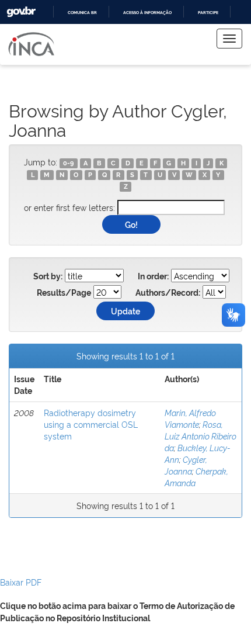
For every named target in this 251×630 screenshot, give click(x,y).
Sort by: (47, 276)
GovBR (21, 12)
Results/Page (64, 292)
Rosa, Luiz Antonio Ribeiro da (200, 435)
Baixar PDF (20, 581)
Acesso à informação (147, 12)
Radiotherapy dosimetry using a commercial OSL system (91, 424)
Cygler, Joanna (186, 465)
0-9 (68, 163)
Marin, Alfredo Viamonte (190, 418)
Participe (208, 12)
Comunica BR (82, 12)
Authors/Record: (167, 292)
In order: (153, 276)
